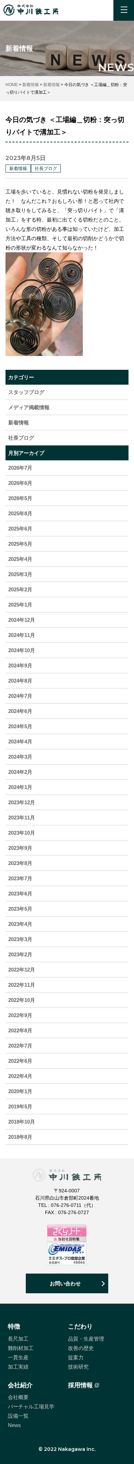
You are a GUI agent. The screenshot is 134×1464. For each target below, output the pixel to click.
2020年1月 (20, 1091)
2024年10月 (21, 650)
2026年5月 (20, 498)
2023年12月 (21, 802)
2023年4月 (20, 924)
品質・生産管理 (86, 1339)
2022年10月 (21, 1000)
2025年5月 (20, 544)
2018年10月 (21, 1122)
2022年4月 (20, 1076)
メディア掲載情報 (28, 407)
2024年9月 (20, 665)
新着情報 (18, 422)
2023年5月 (20, 909)
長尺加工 (18, 1339)
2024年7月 (20, 696)
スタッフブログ (26, 392)
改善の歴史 (81, 1348)
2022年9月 (20, 1015)
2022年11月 (21, 985)
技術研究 (78, 1367)
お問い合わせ (65, 1283)
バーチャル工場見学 (31, 1406)
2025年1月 (20, 605)
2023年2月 (20, 954)
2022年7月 (20, 1046)
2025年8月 (20, 513)
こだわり (80, 1326)
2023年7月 (20, 878)
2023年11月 (21, 817)
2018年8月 (20, 1137)
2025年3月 (20, 574)
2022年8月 (20, 1030)
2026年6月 (20, 483)
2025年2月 (20, 589)
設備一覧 (18, 1416)
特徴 (14, 1326)
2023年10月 (21, 833)
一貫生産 (18, 1357)
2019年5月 (20, 1106)
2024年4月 (20, 741)
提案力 (75, 1357)
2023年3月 (20, 939)
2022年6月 (20, 1061)
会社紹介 (20, 1385)
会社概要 (18, 1397)
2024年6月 (20, 711)
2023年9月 (20, 848)
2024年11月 (21, 635)
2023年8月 (20, 863)
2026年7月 (20, 468)
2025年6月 (20, 529)
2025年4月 (20, 559)
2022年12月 (21, 970)
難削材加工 (21, 1348)
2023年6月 (20, 894)
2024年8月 (20, 681)
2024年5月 (20, 726)
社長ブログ (21, 438)
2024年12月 (21, 620)
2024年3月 (20, 757)
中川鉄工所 (30, 10)
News (14, 1425)
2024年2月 (20, 772)
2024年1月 (20, 787)
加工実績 (18, 1367)
